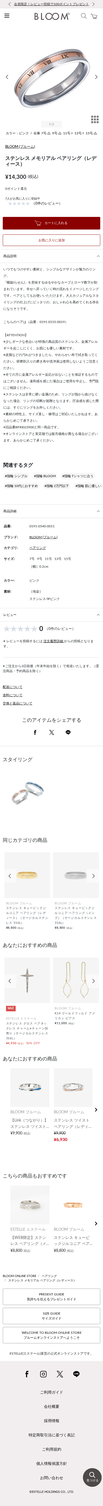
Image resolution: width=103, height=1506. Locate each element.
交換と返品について (17, 703)
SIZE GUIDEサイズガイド (52, 1316)
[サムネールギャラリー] (95, 123)
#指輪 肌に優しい (88, 486)
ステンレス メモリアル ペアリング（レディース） (42, 1280)
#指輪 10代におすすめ (21, 486)
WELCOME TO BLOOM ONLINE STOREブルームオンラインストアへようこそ (52, 1335)
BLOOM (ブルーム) (20, 147)
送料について (13, 695)
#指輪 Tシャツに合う (77, 476)
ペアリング (37, 548)
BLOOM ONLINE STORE (19, 1276)
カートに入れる (56, 223)
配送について (13, 687)
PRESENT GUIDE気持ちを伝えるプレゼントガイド (51, 1297)
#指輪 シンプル (16, 476)
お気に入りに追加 (51, 240)
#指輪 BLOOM (45, 476)
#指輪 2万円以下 (56, 486)
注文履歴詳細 (53, 641)
